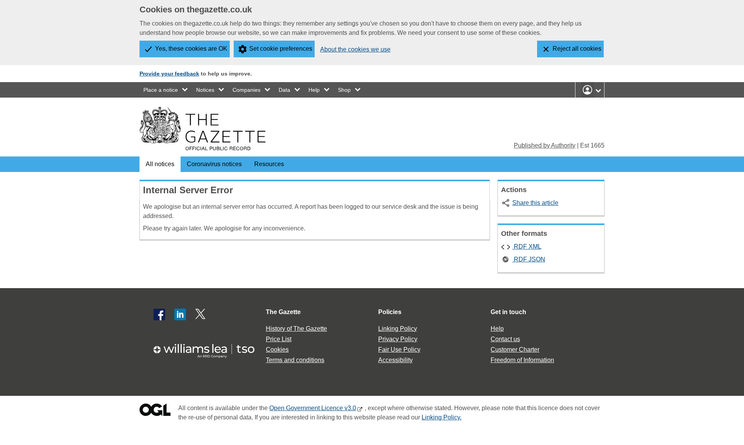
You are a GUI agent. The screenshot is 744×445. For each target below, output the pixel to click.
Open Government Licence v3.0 (312, 408)
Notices (205, 90)
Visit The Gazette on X (201, 314)
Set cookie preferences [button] (280, 48)
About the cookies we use (355, 49)
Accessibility (395, 360)
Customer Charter (515, 349)
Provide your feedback (169, 73)
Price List (278, 339)
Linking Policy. (442, 417)
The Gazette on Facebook (159, 314)
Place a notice (160, 90)
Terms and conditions (295, 360)
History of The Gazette (296, 328)
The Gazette (283, 312)
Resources (269, 164)
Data (284, 90)
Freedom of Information (522, 360)
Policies (389, 312)
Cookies (277, 349)
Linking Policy (397, 328)
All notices (160, 164)
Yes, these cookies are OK (191, 48)
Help (314, 90)
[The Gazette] (202, 128)
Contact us (505, 339)
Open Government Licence (155, 411)
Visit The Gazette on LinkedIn (180, 314)
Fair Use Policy (399, 349)
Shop (344, 90)
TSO (208, 348)
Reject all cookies (577, 48)
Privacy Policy (397, 339)
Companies (246, 90)
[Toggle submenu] (185, 90)
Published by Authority (544, 145)
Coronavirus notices (214, 164)
